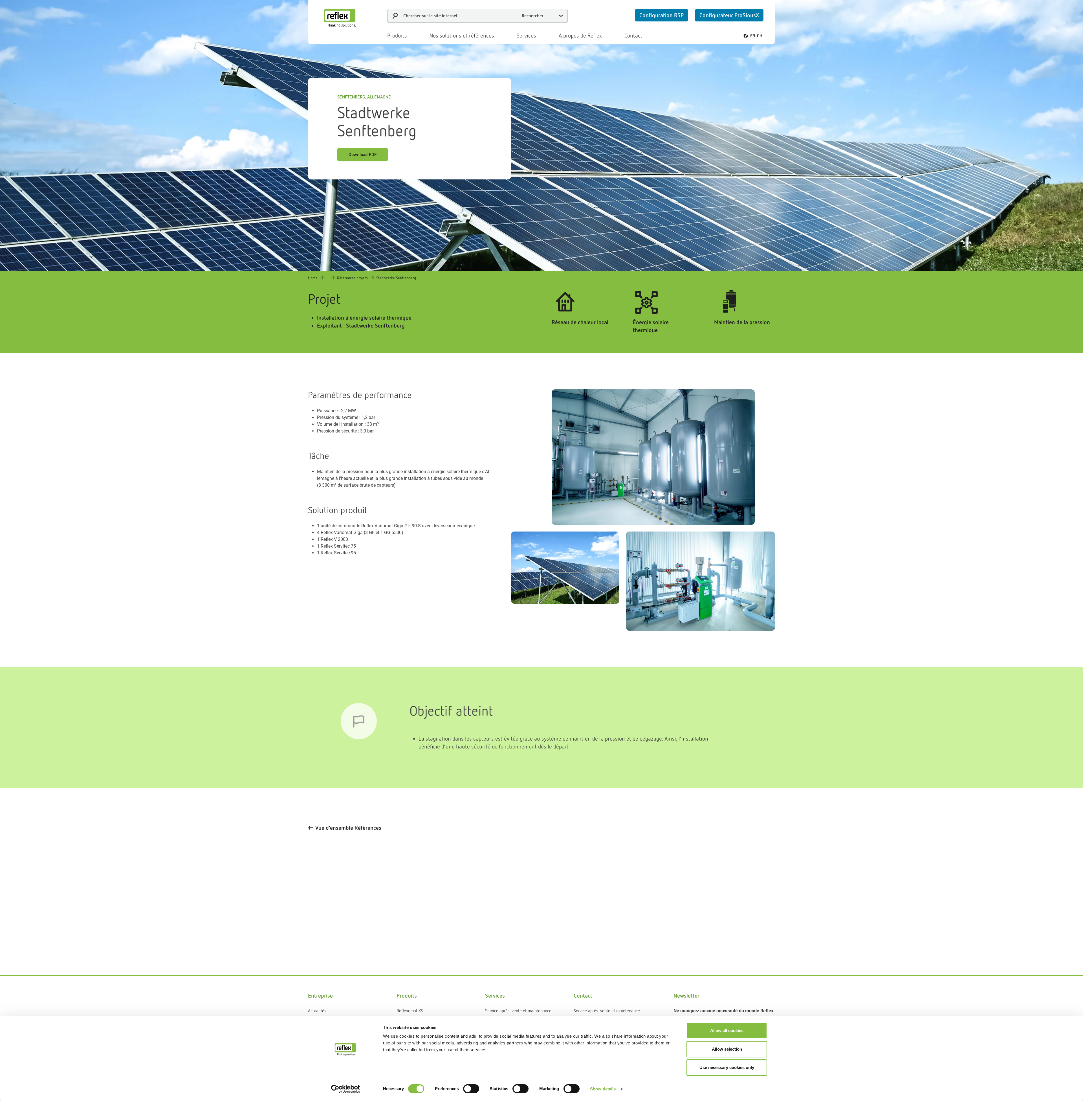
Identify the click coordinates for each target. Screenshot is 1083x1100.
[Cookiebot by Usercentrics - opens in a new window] (345, 1089)
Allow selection (727, 1049)
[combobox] (477, 16)
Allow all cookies (726, 1030)
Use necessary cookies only (726, 1067)
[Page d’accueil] (340, 18)
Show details (603, 1088)
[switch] (471, 1088)
